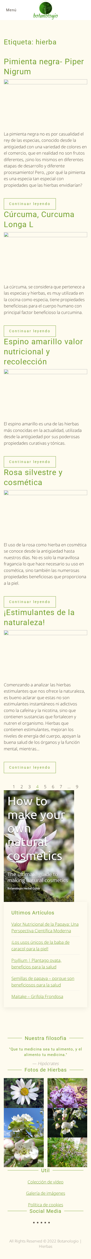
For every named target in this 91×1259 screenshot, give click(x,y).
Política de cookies (45, 1205)
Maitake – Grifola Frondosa (37, 996)
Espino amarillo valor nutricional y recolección (43, 351)
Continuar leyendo (30, 204)
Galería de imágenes (45, 1193)
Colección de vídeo (45, 1182)
